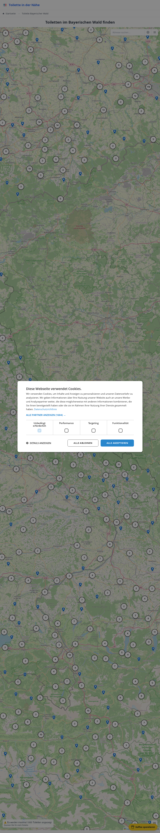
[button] (80, 415)
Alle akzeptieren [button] (117, 442)
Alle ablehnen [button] (83, 442)
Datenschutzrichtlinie (45, 409)
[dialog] (80, 416)
